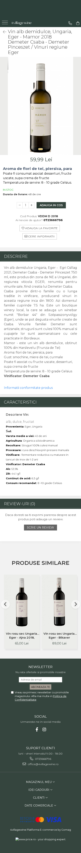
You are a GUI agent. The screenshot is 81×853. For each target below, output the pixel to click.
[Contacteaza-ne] (70, 23)
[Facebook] (36, 729)
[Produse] (5, 24)
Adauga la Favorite (41, 228)
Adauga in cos (51, 205)
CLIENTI (39, 797)
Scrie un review (40, 527)
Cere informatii (41, 236)
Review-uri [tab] (19, 503)
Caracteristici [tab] (20, 402)
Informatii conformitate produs (28, 388)
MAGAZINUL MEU (39, 782)
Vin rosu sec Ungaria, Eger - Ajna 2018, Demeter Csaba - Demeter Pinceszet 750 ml (22, 636)
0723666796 (42, 759)
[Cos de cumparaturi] (78, 23)
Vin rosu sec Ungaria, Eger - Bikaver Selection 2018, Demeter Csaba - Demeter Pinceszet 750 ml (59, 636)
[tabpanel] (40, 106)
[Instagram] (44, 729)
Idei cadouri (39, 790)
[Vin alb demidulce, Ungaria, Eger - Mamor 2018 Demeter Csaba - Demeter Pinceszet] (40, 106)
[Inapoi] (3, 32)
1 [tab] (40, 149)
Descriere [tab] (16, 256)
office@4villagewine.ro (43, 764)
